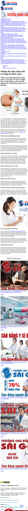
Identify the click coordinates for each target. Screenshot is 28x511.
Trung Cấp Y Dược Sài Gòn (7, 37)
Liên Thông (3, 52)
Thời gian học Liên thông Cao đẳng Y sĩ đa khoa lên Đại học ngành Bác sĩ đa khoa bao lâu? (14, 362)
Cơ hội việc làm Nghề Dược (7, 59)
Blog (2, 58)
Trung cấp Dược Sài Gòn (6, 38)
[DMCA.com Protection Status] (5, 482)
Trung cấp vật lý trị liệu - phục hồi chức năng (13, 42)
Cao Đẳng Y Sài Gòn (5, 20)
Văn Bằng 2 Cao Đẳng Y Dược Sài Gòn (9, 33)
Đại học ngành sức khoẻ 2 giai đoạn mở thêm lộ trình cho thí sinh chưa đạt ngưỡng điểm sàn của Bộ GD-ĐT (14, 291)
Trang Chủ (5, 65)
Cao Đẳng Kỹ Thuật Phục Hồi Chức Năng (14, 23)
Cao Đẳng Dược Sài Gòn (6, 19)
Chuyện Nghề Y (4, 60)
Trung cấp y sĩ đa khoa (7, 40)
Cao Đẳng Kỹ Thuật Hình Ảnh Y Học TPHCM (14, 22)
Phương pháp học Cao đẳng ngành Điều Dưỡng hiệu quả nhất (14, 468)
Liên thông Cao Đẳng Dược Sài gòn (8, 53)
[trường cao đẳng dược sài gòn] (9, 5)
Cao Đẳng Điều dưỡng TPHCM (7, 21)
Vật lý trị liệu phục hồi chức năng (10, 25)
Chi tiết (2, 294)
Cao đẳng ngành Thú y (5, 51)
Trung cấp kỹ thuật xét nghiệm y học (10, 41)
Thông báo (24, 60)
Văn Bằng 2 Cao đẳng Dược (7, 35)
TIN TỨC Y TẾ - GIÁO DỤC (15, 60)
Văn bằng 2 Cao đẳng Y (18, 35)
